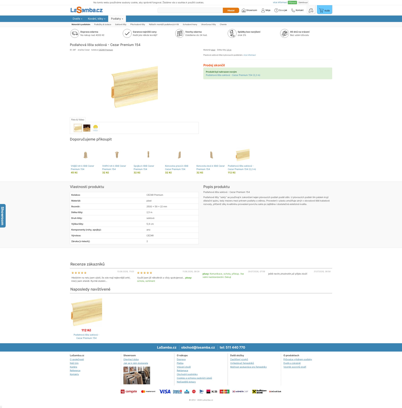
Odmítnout (303, 2)
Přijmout (292, 2)
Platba (180, 363)
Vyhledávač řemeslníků (242, 363)
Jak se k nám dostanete (135, 363)
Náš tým (74, 363)
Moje (267, 10)
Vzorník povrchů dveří (294, 367)
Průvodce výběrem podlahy (297, 359)
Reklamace (182, 370)
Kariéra (73, 367)
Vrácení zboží (184, 367)
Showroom (251, 10)
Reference (75, 370)
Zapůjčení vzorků (239, 359)
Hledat (231, 10)
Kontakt (299, 10)
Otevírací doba (131, 359)
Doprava (181, 359)
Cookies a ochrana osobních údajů (194, 378)
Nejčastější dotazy (186, 381)
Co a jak (283, 10)
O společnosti (77, 359)
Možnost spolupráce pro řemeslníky (248, 367)
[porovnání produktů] (311, 9)
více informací (249, 55)
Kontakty (74, 374)
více (280, 2)
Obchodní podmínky (187, 374)
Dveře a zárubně (292, 363)
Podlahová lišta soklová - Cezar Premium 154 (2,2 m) (233, 75)
